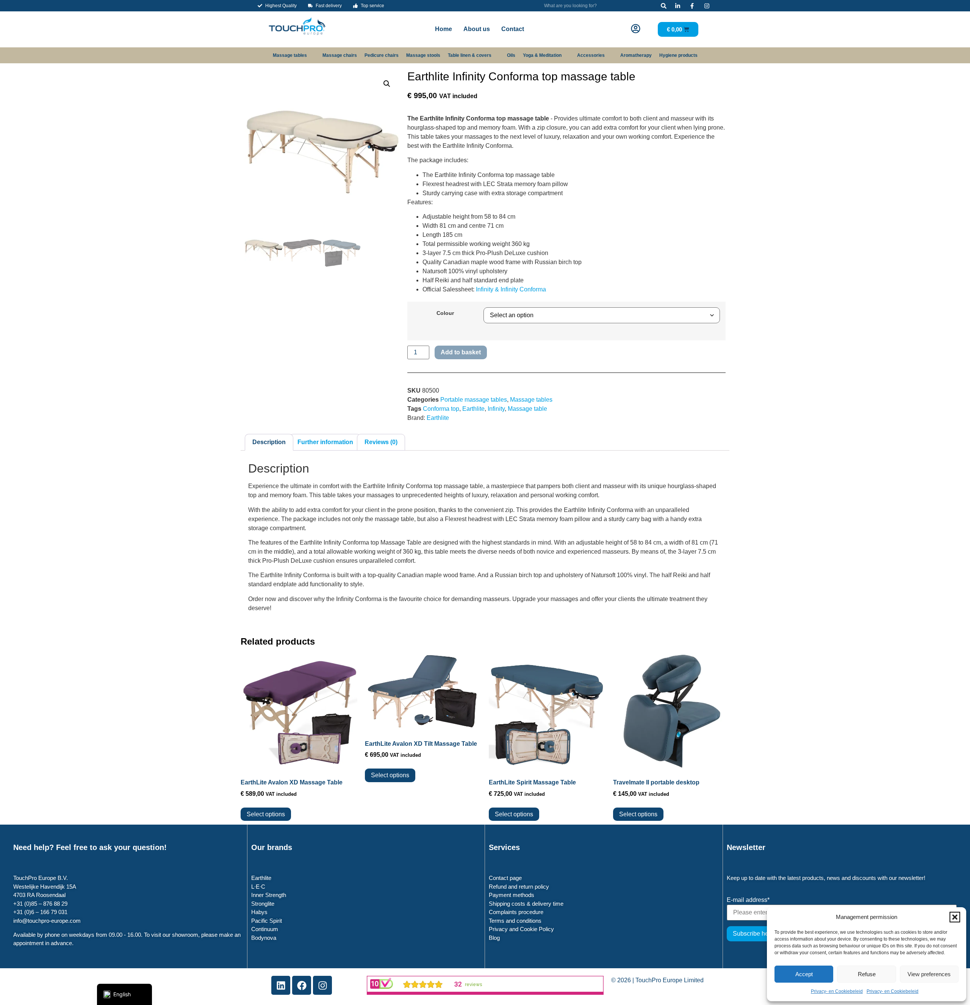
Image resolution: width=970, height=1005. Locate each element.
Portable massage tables (473, 399)
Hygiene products (678, 55)
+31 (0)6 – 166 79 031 (40, 912)
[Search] (663, 6)
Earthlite (473, 408)
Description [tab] (269, 442)
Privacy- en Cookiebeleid (837, 991)
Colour (445, 313)
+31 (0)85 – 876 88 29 (40, 903)
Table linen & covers (469, 55)
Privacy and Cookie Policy (521, 929)
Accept (804, 974)
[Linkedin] (280, 985)
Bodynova (263, 938)
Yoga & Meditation (542, 55)
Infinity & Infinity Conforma (511, 289)
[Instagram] (322, 985)
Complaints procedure (516, 912)
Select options (266, 814)
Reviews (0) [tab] (381, 442)
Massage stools (423, 55)
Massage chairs (339, 55)
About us (476, 29)
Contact (512, 29)
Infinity (496, 408)
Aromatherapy (636, 55)
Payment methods (511, 895)
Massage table (527, 408)
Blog (494, 938)
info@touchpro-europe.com (47, 920)
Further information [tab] (325, 442)
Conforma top (441, 408)
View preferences (929, 974)
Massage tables (290, 55)
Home (443, 29)
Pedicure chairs (382, 55)
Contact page (505, 878)
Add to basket (461, 352)
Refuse (867, 974)
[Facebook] (301, 985)
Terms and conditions (515, 920)
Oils (511, 55)
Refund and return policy (519, 886)
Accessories (591, 55)
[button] (955, 917)
